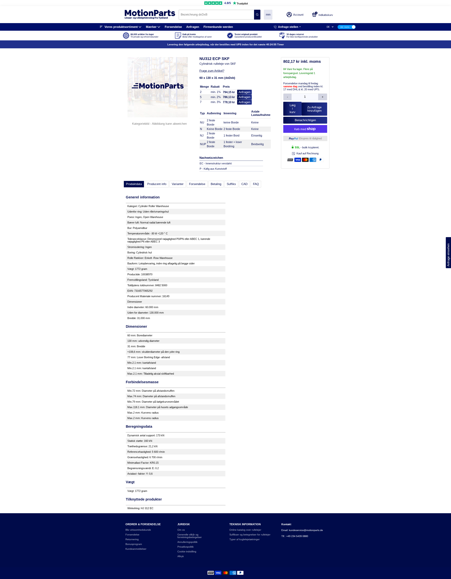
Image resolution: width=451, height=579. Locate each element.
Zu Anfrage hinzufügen (314, 109)
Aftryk (180, 556)
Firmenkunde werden (218, 27)
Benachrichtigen (305, 120)
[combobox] (216, 15)
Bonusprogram (133, 544)
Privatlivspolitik (185, 546)
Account (298, 14)
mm (268, 14)
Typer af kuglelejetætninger (244, 539)
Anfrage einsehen (448, 252)
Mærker (151, 27)
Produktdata (134, 184)
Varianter (178, 184)
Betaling (216, 184)
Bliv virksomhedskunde (138, 530)
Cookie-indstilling (186, 551)
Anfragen (192, 27)
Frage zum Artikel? (211, 70)
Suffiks (231, 184)
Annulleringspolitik (187, 542)
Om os (181, 530)
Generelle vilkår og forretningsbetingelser (189, 536)
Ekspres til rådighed (310, 138)
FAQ (256, 184)
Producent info (156, 184)
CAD (244, 184)
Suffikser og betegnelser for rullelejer (249, 534)
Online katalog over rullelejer (245, 530)
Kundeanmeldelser (135, 549)
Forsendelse (173, 27)
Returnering (132, 539)
